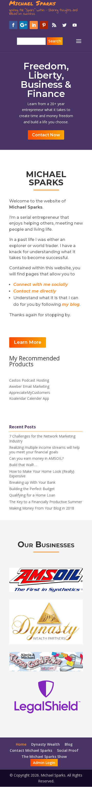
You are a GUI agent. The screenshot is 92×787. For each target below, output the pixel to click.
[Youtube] (75, 25)
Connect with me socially (40, 284)
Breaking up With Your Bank (32, 482)
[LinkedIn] (34, 25)
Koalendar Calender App (29, 398)
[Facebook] (13, 25)
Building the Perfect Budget (32, 488)
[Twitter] (64, 25)
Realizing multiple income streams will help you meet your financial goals (44, 449)
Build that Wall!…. (23, 464)
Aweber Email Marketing (29, 386)
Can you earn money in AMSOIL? (36, 458)
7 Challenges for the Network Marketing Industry (42, 438)
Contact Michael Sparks (31, 750)
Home (21, 744)
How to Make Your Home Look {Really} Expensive (41, 473)
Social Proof (67, 750)
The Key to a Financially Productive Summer (45, 501)
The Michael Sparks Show (44, 756)
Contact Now (46, 134)
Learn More (27, 342)
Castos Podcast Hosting (29, 380)
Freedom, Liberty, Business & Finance (46, 79)
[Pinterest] (44, 25)
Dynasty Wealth (45, 744)
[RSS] (54, 25)
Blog (69, 744)
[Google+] (23, 25)
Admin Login (44, 762)
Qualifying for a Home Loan (32, 495)
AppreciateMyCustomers (29, 392)
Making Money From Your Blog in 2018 (41, 508)
